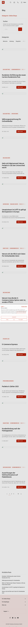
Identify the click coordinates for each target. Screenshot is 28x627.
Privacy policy (24, 306)
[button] (3, 306)
